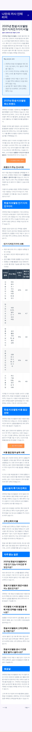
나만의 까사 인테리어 (12, 15)
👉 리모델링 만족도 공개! (16, 160)
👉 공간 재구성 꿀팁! (16, 446)
